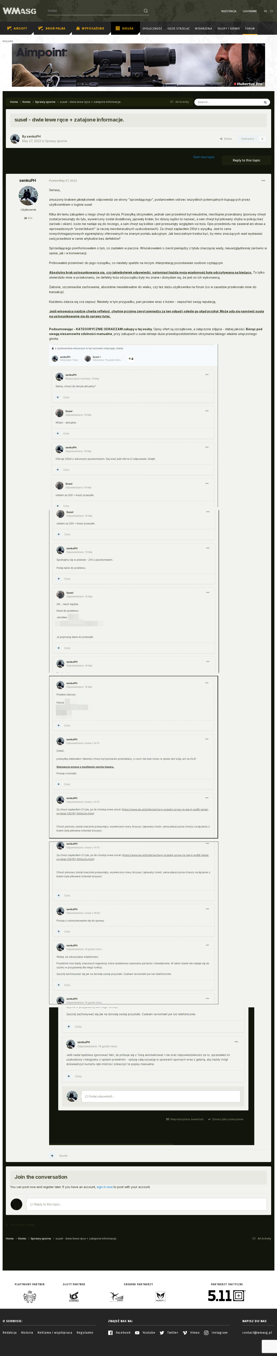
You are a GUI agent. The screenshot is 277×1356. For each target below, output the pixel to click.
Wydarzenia (203, 28)
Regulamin (85, 1333)
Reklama (8, 41)
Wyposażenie (93, 28)
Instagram (219, 1333)
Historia (27, 1333)
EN (271, 11)
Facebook (123, 1333)
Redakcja (10, 1333)
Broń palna (55, 28)
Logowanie (250, 11)
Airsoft (20, 28)
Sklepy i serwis (228, 28)
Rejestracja (228, 11)
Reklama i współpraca (54, 1333)
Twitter (172, 1333)
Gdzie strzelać (178, 28)
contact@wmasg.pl (257, 1333)
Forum (250, 28)
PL (266, 11)
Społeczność (152, 28)
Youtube (148, 1333)
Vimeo (194, 1333)
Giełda (128, 28)
